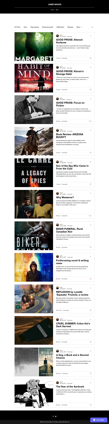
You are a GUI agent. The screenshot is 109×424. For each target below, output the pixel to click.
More (78, 27)
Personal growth (47, 27)
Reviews (70, 27)
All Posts (17, 27)
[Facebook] (53, 416)
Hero (25, 27)
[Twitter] (56, 416)
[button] (92, 27)
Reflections (60, 27)
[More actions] (91, 36)
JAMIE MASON (54, 4)
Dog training (34, 27)
